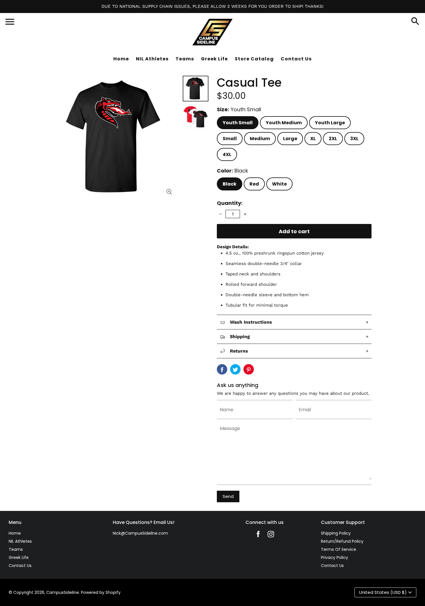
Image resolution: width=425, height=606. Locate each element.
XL (313, 138)
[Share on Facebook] (222, 369)
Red (254, 184)
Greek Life (19, 557)
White (279, 184)
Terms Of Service (338, 549)
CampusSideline (62, 592)
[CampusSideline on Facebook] (258, 536)
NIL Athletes (20, 541)
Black (229, 184)
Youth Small (238, 122)
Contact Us (20, 565)
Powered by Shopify (101, 592)
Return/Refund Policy (342, 541)
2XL (333, 138)
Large (290, 138)
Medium (260, 138)
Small (230, 138)
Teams (16, 549)
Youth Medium (284, 122)
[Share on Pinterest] (248, 369)
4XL (227, 154)
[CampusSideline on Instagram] (271, 536)
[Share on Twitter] (235, 369)
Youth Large (330, 122)
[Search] (415, 21)
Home (15, 533)
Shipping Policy (336, 533)
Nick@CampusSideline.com (140, 533)
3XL (354, 138)
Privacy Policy (334, 557)
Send (228, 496)
